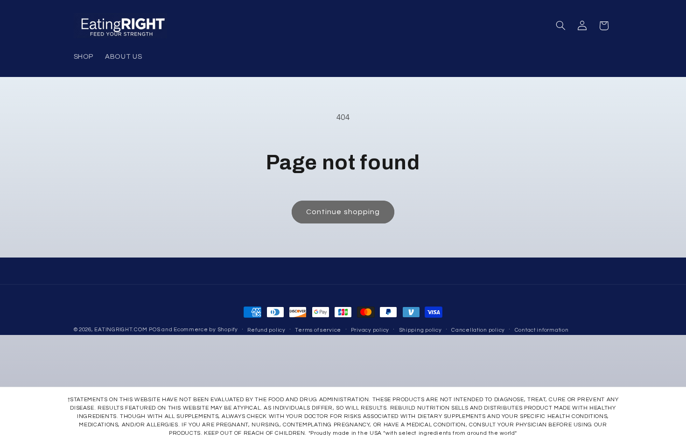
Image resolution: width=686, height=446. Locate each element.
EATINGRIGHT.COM (120, 329)
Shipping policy (420, 330)
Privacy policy (370, 330)
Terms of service (318, 330)
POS (154, 329)
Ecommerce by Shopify (206, 329)
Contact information (542, 330)
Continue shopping (343, 212)
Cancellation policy (478, 330)
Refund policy (266, 330)
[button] (560, 25)
